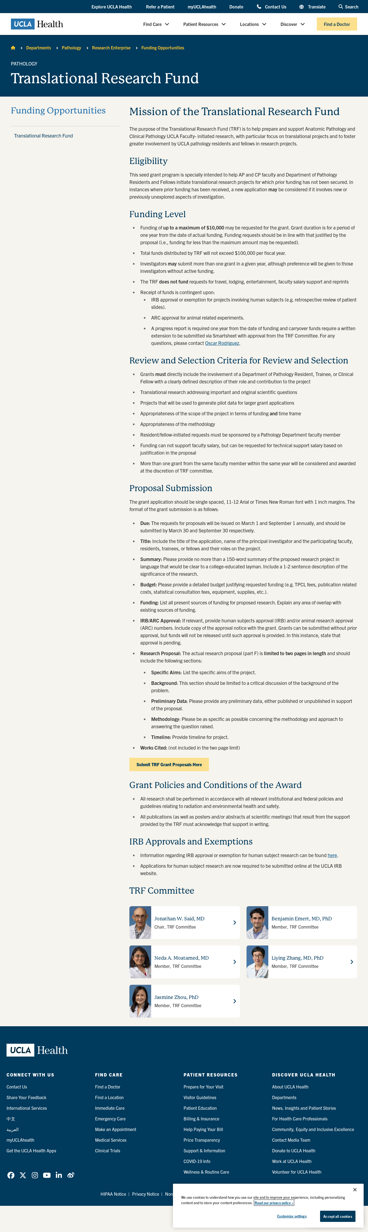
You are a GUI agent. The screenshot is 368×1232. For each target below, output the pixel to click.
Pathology (71, 47)
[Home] (13, 47)
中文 (11, 1118)
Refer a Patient (160, 6)
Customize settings (291, 1216)
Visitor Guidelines (200, 1097)
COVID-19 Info (197, 1161)
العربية (13, 1129)
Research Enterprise (111, 47)
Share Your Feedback (26, 1097)
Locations (249, 24)
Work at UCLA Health (292, 1161)
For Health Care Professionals (299, 1118)
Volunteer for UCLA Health (296, 1171)
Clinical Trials (107, 1150)
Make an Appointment (115, 1129)
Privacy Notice (145, 1194)
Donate (236, 6)
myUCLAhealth (202, 6)
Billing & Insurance (201, 1118)
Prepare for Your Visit (203, 1086)
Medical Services (110, 1139)
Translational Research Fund (43, 135)
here (332, 855)
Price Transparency (202, 1139)
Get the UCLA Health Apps (31, 1150)
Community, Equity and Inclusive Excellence (313, 1129)
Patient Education (200, 1108)
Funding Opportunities (162, 47)
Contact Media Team (291, 1139)
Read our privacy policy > (274, 1202)
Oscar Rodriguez (222, 343)
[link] (11, 1175)
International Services (27, 1108)
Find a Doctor (337, 24)
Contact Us (275, 6)
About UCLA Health (290, 1086)
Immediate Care (109, 1108)
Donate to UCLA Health (293, 1150)
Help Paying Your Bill (203, 1129)
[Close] (355, 1190)
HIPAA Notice (113, 1194)
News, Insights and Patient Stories (304, 1108)
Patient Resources (200, 24)
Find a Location (109, 1097)
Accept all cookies (337, 1216)
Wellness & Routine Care (206, 1171)
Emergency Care (110, 1118)
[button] (112, 7)
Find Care (152, 24)
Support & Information (204, 1150)
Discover (289, 24)
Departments (38, 47)
